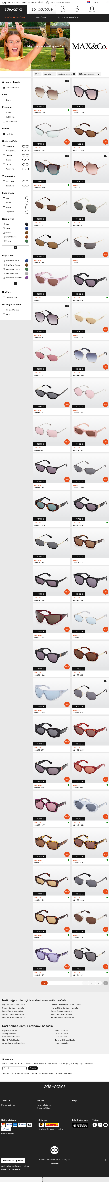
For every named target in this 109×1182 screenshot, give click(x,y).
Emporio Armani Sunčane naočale (66, 1005)
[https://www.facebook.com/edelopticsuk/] (95, 1125)
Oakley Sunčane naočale (13, 1008)
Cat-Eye (9, 155)
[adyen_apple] (29, 1125)
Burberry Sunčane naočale (62, 1017)
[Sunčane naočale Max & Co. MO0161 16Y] (51, 429)
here (70, 1073)
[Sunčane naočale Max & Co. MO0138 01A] (51, 654)
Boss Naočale (61, 1037)
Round (8, 203)
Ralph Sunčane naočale (61, 1014)
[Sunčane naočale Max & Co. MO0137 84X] (51, 691)
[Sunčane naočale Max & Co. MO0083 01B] (51, 316)
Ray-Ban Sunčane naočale (13, 1005)
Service (40, 1100)
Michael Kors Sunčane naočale (64, 1008)
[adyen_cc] (3, 1125)
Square (8, 207)
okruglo (9, 164)
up (105, 1160)
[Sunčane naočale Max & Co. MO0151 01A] (51, 766)
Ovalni (8, 160)
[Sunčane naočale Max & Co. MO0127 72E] (51, 279)
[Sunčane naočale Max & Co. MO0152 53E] (51, 841)
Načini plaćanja (44, 1105)
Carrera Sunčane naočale (13, 1014)
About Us (5, 1100)
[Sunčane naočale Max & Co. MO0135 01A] (51, 541)
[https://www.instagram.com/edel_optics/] (100, 1125)
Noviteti (9, 112)
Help (74, 1100)
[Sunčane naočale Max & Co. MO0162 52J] (51, 916)
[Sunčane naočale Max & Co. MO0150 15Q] (51, 129)
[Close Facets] (15, 74)
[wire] (6, 1129)
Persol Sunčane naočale (12, 1011)
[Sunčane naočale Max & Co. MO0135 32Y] (51, 354)
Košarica (92, 11)
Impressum (16, 1169)
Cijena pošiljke (43, 1108)
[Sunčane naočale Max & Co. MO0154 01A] (51, 579)
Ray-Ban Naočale (9, 1030)
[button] (13, 9)
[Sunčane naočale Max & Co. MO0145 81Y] (51, 954)
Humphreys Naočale (11, 1037)
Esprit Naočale (61, 1043)
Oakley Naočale (9, 1034)
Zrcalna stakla (11, 297)
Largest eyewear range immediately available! (25, 2)
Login (77, 11)
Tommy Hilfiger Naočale (66, 1040)
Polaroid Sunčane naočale (13, 1017)
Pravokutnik (10, 151)
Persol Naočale (61, 1030)
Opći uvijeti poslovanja (11, 1166)
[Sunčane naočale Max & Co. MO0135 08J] (51, 241)
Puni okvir (10, 181)
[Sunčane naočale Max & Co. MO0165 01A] (51, 466)
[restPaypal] (22, 1125)
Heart (8, 198)
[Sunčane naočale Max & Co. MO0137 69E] (51, 616)
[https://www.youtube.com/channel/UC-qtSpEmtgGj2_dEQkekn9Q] (105, 1125)
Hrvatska (94, 2)
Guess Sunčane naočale (61, 1011)
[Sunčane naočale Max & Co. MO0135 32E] (51, 204)
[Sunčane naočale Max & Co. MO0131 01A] (51, 729)
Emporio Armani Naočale (13, 1043)
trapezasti (10, 212)
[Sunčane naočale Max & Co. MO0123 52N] (51, 504)
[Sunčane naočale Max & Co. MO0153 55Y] (51, 804)
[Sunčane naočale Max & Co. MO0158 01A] (51, 391)
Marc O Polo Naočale (11, 1040)
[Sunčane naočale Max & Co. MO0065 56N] (51, 166)
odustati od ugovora (13, 1160)
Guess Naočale (61, 1034)
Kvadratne (10, 146)
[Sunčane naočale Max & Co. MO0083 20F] (51, 91)
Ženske (8, 100)
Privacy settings (8, 1105)
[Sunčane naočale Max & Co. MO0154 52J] (51, 879)
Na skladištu (10, 117)
